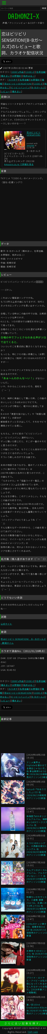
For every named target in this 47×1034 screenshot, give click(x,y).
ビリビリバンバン (20, 87)
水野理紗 (16, 75)
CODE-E (30, 71)
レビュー (5, 91)
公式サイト (6, 623)
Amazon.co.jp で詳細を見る (19, 164)
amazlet (30, 145)
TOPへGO (33, 1031)
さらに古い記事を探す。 (23, 1023)
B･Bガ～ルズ (38, 87)
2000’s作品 (18, 71)
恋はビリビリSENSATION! (18, 83)
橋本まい (5, 75)
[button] (4, 3)
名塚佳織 (40, 71)
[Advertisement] (23, 213)
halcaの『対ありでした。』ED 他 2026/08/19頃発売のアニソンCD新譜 (36, 794)
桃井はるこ (29, 75)
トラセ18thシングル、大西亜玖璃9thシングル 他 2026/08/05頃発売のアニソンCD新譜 (36, 849)
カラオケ (13, 79)
